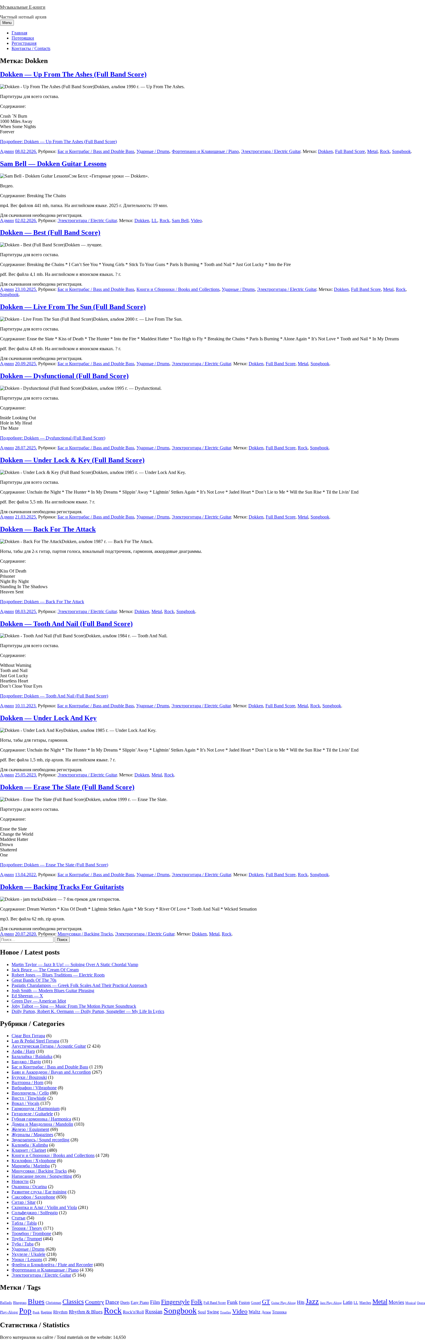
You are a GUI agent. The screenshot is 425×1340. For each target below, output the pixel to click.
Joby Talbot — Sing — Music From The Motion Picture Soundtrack (74, 1006)
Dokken (325, 151)
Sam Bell (180, 220)
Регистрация (24, 43)
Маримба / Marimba (31, 1165)
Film (155, 1302)
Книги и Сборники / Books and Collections (177, 289)
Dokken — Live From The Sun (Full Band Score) (73, 307)
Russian (153, 1311)
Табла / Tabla (24, 1223)
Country (94, 1302)
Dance (112, 1302)
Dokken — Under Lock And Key (48, 718)
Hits (300, 1302)
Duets (125, 1302)
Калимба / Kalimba (30, 1144)
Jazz (312, 1301)
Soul (202, 1311)
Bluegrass (20, 1303)
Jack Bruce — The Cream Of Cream (45, 969)
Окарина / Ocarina (29, 1186)
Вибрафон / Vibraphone (34, 1087)
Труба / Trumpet (27, 1238)
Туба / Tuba (23, 1243)
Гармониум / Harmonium (36, 1108)
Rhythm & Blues (86, 1312)
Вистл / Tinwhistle (29, 1098)
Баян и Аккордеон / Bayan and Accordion (51, 1072)
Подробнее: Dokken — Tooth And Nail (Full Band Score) (54, 695)
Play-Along (9, 1312)
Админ (7, 151)
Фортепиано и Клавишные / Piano (205, 151)
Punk (36, 1312)
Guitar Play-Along (283, 1302)
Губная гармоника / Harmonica (41, 1118)
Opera (421, 1302)
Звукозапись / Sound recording (40, 1139)
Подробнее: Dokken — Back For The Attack (42, 601)
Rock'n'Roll (133, 1311)
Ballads (6, 1302)
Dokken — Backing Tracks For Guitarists (62, 887)
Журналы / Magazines (32, 1134)
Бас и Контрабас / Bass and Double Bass (96, 151)
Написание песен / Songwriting (42, 1176)
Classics (73, 1301)
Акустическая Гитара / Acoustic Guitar (49, 1046)
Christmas (53, 1303)
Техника (279, 1312)
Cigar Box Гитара (28, 1035)
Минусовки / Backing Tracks (85, 933)
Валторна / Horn (27, 1082)
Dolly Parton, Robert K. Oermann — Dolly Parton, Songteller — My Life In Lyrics (88, 1011)
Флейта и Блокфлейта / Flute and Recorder (52, 1264)
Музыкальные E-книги (22, 7)
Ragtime (46, 1312)
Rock (385, 151)
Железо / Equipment (30, 1129)
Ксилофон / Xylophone (34, 1160)
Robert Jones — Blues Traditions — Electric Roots (58, 974)
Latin (347, 1302)
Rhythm (60, 1312)
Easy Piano (140, 1302)
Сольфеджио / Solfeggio (35, 1212)
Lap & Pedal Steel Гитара (35, 1040)
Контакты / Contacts (31, 48)
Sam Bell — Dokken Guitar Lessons (53, 163)
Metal (372, 151)
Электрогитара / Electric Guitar (270, 151)
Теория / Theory (27, 1228)
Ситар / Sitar (24, 1202)
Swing (213, 1311)
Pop (25, 1310)
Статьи (18, 1217)
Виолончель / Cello (30, 1092)
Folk (196, 1301)
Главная (19, 32)
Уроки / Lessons (27, 1259)
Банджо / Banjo (26, 1061)
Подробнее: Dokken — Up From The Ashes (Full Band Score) (58, 141)
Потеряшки (23, 38)
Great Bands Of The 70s (34, 980)
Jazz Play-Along (331, 1302)
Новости (20, 1181)
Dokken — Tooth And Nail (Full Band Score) (66, 623)
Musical (410, 1302)
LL (154, 220)
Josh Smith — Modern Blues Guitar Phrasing (53, 990)
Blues (36, 1301)
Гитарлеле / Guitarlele (32, 1113)
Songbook (401, 151)
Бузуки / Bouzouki (29, 1077)
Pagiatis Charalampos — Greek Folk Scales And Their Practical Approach (79, 985)
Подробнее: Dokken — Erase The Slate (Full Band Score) (54, 864)
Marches (365, 1303)
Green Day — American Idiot (39, 1000)
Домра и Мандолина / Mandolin (42, 1124)
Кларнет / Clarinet (29, 1150)
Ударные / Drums (152, 151)
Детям (266, 1312)
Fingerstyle (175, 1301)
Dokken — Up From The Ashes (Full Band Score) (73, 74)
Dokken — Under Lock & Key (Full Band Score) (72, 460)
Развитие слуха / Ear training (39, 1191)
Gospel (256, 1303)
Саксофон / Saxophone (33, 1197)
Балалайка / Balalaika (32, 1056)
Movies (396, 1302)
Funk (232, 1302)
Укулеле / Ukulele (28, 1254)
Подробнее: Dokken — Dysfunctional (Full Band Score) (52, 437)
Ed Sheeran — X (27, 995)
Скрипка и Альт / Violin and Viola (44, 1207)
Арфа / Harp (23, 1051)
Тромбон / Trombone (31, 1233)
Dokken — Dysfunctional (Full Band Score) (64, 376)
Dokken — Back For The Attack (48, 529)
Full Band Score (350, 151)
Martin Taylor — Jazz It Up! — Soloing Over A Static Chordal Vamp (75, 964)
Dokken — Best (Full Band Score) (50, 232)
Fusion (244, 1302)
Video (196, 220)
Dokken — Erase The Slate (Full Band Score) (67, 787)
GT (266, 1301)
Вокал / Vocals (25, 1103)
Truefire (225, 1312)
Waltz (254, 1312)
